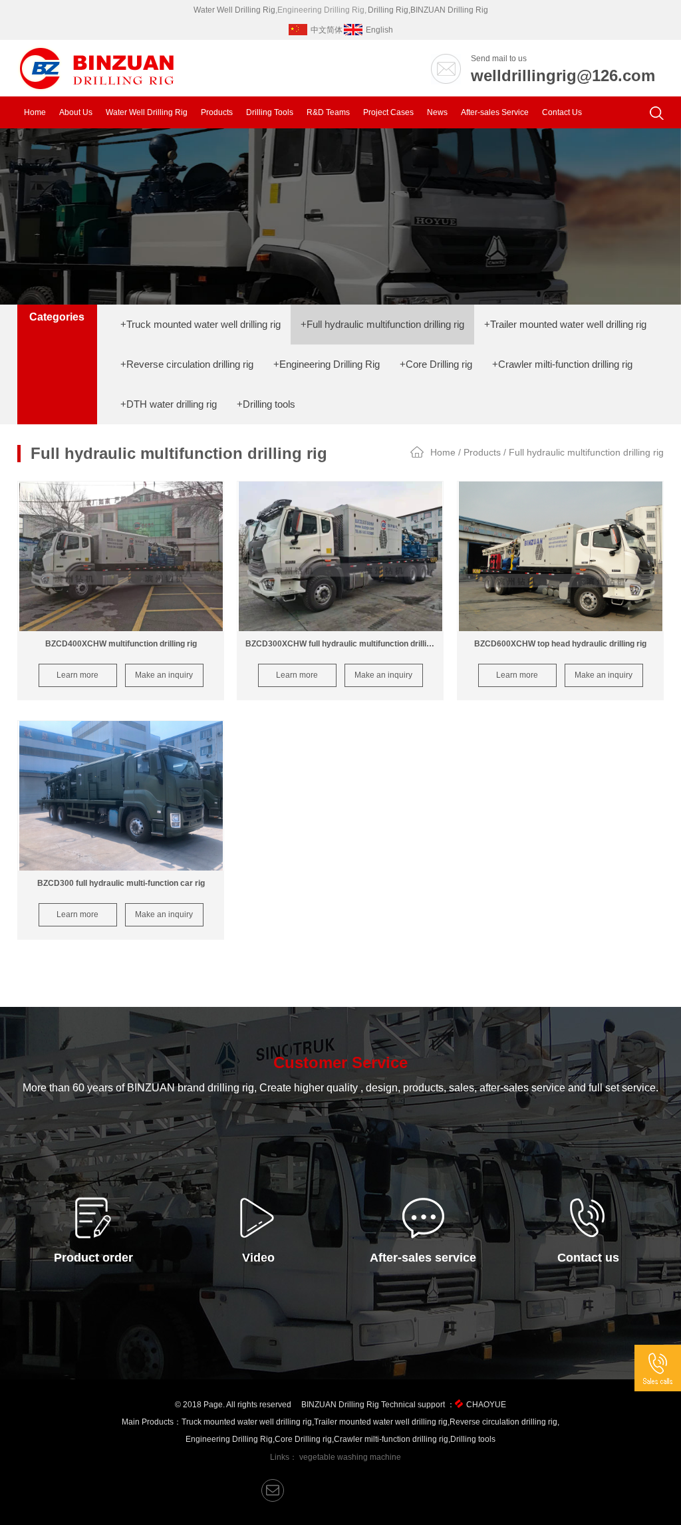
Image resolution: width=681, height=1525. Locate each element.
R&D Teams (328, 112)
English (379, 30)
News (437, 112)
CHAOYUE (486, 1404)
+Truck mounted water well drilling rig (200, 324)
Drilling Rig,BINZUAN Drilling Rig (428, 10)
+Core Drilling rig (436, 364)
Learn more (77, 675)
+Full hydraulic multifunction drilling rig (382, 324)
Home (35, 112)
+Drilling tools (266, 404)
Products (217, 112)
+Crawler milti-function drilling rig (562, 364)
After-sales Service (495, 112)
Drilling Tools (269, 112)
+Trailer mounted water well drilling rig (565, 324)
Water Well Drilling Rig (234, 10)
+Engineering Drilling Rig (326, 364)
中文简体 (326, 30)
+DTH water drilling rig (168, 404)
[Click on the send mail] (273, 1490)
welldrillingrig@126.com (563, 75)
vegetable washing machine (350, 1457)
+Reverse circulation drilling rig (186, 364)
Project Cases (388, 112)
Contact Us (562, 112)
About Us (75, 112)
